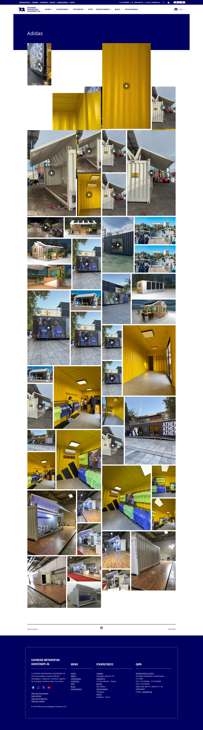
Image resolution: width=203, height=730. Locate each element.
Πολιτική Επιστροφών (39, 693)
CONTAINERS (76, 679)
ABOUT (73, 676)
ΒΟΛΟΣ (52, 2)
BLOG (73, 686)
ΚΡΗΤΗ (72, 2)
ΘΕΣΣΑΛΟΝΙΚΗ (62, 2)
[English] (182, 2)
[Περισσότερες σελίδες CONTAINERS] (69, 9)
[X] (43, 687)
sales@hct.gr (155, 2)
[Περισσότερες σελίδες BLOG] (121, 9)
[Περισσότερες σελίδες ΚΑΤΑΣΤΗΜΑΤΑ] (110, 9)
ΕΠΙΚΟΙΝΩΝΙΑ (76, 689)
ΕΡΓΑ (72, 684)
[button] (168, 2)
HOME (73, 673)
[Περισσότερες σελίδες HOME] (52, 9)
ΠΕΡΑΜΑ (35, 2)
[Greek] (176, 2)
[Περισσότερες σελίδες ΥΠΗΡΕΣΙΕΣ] (84, 9)
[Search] (163, 2)
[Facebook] (33, 687)
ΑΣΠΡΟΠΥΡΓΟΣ (24, 2)
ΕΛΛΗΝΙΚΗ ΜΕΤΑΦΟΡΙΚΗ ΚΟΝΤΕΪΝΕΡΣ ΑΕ (33, 9)
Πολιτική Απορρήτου (39, 699)
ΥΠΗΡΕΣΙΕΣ (75, 681)
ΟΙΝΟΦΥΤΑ (44, 2)
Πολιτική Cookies (38, 701)
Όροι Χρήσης (36, 696)
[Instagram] (38, 687)
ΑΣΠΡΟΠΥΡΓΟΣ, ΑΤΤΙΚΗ (145, 673)
